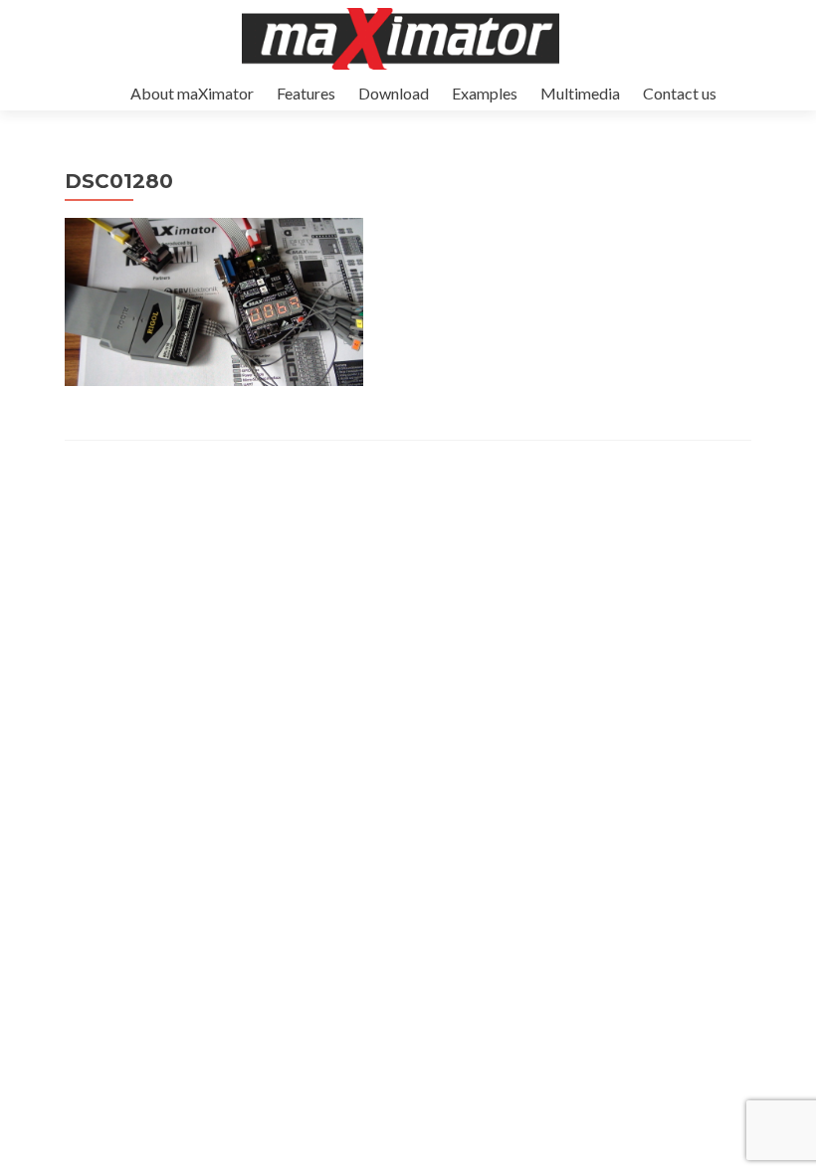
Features (306, 93)
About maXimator (192, 93)
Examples (484, 93)
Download (393, 93)
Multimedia (580, 93)
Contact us (679, 93)
